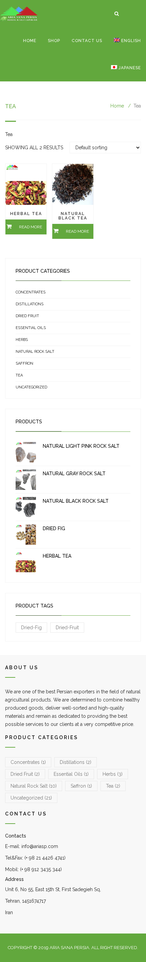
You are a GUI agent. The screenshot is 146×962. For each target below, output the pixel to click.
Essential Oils (31, 328)
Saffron (24, 363)
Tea (19, 375)
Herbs (22, 340)
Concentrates (30, 292)
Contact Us (87, 40)
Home (29, 40)
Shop (54, 40)
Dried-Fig (31, 627)
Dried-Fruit (67, 627)
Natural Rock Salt (35, 351)
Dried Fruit (27, 316)
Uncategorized (31, 387)
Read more (30, 227)
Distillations (29, 304)
